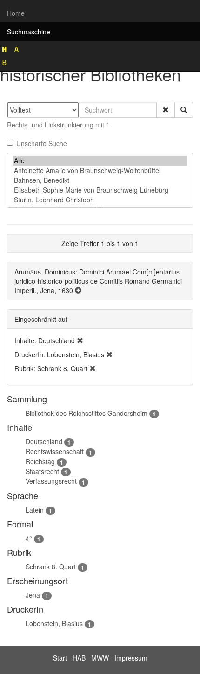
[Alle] (100, 161)
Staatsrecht (42, 471)
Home (16, 13)
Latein (35, 509)
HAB (79, 657)
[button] (165, 110)
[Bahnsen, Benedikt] (100, 180)
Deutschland (44, 441)
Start (60, 657)
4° (29, 538)
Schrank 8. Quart (51, 566)
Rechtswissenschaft (55, 451)
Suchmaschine (28, 31)
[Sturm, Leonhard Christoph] (100, 200)
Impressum (130, 657)
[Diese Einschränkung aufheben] (80, 340)
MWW (100, 657)
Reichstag (40, 461)
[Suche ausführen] (183, 110)
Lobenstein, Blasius (54, 623)
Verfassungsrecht (51, 481)
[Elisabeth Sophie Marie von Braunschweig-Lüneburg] (100, 190)
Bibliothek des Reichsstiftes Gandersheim (86, 413)
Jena (33, 595)
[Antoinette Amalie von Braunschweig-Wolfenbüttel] (100, 170)
